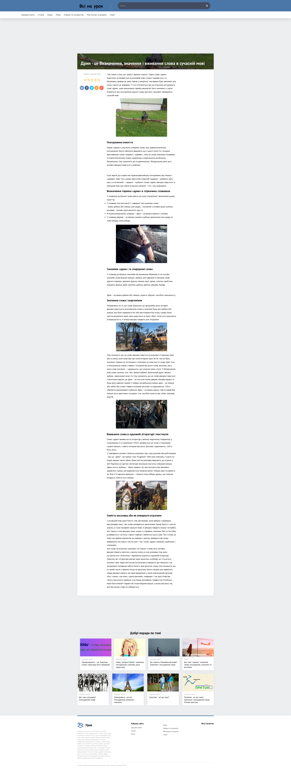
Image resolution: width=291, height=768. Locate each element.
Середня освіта (27, 15)
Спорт (112, 15)
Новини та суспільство (74, 15)
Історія (41, 15)
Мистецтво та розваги (97, 15)
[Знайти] (207, 5)
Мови (58, 15)
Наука (49, 15)
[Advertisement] (145, 38)
